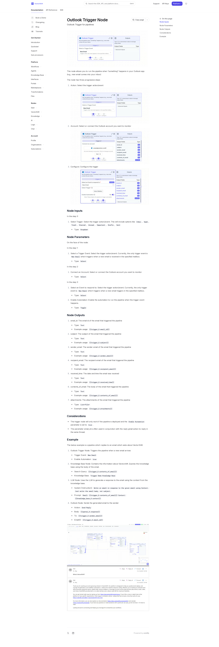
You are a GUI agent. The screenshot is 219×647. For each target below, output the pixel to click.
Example (163, 36)
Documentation (37, 10)
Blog (37, 27)
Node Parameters (166, 25)
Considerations (165, 33)
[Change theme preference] (186, 3)
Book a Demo (41, 18)
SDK (61, 10)
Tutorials (39, 31)
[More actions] (147, 20)
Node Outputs (165, 29)
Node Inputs (164, 22)
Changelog (40, 22)
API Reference (51, 10)
